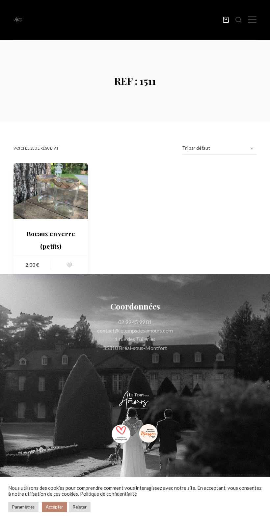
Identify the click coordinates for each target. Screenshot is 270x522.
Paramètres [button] (23, 507)
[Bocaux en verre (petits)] (51, 191)
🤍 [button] (69, 265)
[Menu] (252, 19)
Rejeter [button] (80, 507)
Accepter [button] (54, 507)
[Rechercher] (238, 20)
